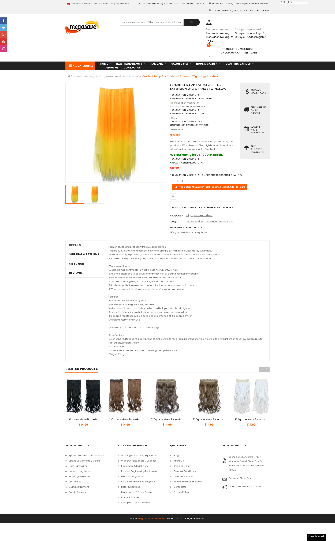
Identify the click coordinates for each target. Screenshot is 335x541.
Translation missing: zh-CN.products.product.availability (192, 96)
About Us (179, 460)
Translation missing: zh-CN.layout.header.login (234, 33)
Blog (176, 455)
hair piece (211, 221)
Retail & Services (130, 487)
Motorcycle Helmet (79, 476)
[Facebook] (3, 20)
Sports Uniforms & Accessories (86, 455)
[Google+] (3, 34)
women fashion (203, 215)
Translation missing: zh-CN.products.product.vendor (189, 123)
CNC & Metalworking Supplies (138, 481)
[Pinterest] (3, 41)
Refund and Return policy (188, 481)
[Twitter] (3, 27)
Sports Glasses (77, 492)
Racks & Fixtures (130, 497)
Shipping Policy (182, 466)
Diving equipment (79, 487)
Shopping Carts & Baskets (136, 502)
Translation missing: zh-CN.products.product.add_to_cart (86, 418)
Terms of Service (183, 476)
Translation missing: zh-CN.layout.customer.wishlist (240, 3)
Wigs (189, 215)
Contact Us (180, 487)
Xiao (180, 518)
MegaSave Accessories (151, 518)
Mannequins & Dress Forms (136, 492)
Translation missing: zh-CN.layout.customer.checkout (241, 10)
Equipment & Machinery (134, 466)
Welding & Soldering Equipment (139, 455)
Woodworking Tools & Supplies (139, 460)
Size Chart (77, 264)
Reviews (75, 273)
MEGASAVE (177, 129)
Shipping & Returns (84, 254)
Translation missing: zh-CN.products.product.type (187, 111)
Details (75, 245)
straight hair (226, 221)
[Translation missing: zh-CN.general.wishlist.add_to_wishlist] (173, 196)
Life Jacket (75, 481)
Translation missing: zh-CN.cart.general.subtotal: (187, 160)
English (288, 2)
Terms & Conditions (185, 471)
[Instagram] (3, 48)
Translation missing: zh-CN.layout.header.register (236, 37)
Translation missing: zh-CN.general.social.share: (201, 207)
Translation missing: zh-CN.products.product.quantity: (206, 175)
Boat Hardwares (78, 466)
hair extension (194, 221)
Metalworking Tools (132, 476)
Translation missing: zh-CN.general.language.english (99, 3)
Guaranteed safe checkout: (187, 227)
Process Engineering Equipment (139, 471)
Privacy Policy (181, 492)
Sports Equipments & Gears (84, 460)
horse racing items (79, 471)
